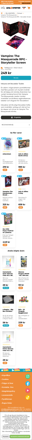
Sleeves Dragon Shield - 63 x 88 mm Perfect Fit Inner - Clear (23, 275)
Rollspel (19, 13)
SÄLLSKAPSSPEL (10, 13)
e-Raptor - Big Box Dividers (8, 310)
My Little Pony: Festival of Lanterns (8, 230)
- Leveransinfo (7, 395)
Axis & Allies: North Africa (23, 155)
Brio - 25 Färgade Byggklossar (23, 311)
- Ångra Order (6, 403)
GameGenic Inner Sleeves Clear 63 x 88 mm (8, 274)
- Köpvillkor (5, 375)
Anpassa (5, 436)
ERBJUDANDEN (26, 3)
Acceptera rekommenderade (20, 436)
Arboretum (7, 154)
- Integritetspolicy (8, 391)
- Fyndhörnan (6, 399)
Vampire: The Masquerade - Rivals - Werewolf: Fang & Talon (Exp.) (8, 196)
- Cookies (5, 379)
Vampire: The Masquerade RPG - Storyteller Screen (16, 17)
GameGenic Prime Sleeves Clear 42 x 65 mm (8, 349)
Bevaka (16, 78)
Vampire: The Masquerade (9, 15)
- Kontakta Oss (7, 387)
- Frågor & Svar (7, 383)
